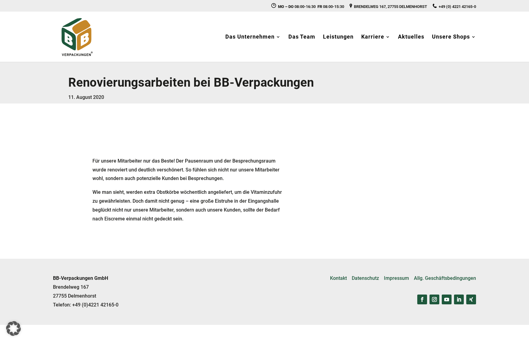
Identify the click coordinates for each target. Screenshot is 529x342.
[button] (13, 328)
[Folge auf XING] (471, 299)
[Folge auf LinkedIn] (459, 299)
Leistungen (338, 37)
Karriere (372, 37)
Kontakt (338, 278)
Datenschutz (365, 278)
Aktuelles (411, 37)
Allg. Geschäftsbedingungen (445, 278)
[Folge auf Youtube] (447, 299)
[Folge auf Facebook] (422, 299)
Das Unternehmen (250, 37)
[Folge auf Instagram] (434, 299)
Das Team (301, 37)
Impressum (396, 278)
